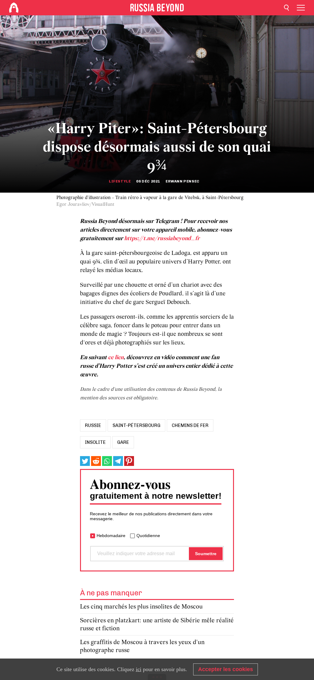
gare (123, 442)
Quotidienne (148, 535)
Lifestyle (120, 181)
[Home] (13, 7)
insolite (95, 442)
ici (138, 669)
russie (93, 425)
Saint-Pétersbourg (136, 425)
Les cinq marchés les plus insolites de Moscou (141, 607)
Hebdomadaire (111, 535)
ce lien (116, 358)
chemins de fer (190, 425)
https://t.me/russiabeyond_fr (162, 239)
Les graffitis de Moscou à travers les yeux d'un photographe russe (142, 646)
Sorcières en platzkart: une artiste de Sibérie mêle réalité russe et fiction (157, 624)
